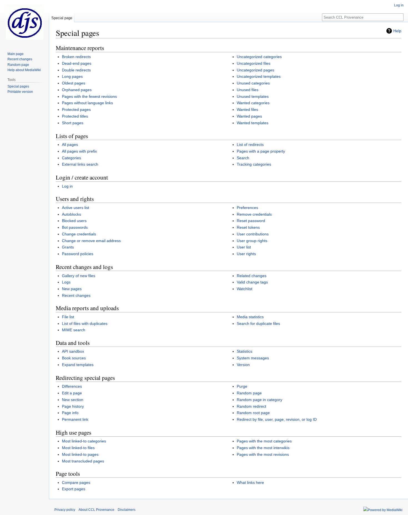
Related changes (251, 275)
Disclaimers (126, 510)
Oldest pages (73, 83)
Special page (61, 18)
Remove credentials (254, 214)
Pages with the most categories (264, 441)
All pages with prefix (79, 151)
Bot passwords (75, 227)
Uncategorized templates (259, 76)
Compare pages (76, 482)
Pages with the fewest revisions (89, 96)
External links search (80, 164)
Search (243, 158)
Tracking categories (254, 164)
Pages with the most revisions (263, 454)
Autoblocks (71, 214)
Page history (73, 406)
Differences (72, 386)
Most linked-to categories (84, 441)
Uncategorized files (253, 63)
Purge (242, 386)
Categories (71, 158)
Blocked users (74, 220)
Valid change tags (252, 282)
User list (244, 247)
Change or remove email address (91, 240)
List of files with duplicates (84, 323)
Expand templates (78, 364)
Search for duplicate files (258, 323)
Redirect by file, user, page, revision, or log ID (277, 419)
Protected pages (76, 109)
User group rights (252, 240)
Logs (66, 282)
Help (397, 31)
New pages (72, 289)
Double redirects (76, 70)
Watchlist (244, 289)
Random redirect (251, 406)
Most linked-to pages (80, 454)
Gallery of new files (78, 275)
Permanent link (75, 419)
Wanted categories (253, 103)
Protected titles (75, 116)
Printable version (20, 92)
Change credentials (79, 234)
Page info (70, 412)
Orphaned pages (77, 90)
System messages (253, 358)
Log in (67, 186)
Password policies (77, 254)
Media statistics (250, 317)
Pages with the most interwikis (263, 448)
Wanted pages (249, 116)
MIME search (73, 330)
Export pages (73, 489)
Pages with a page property (261, 151)
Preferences (247, 207)
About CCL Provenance (96, 510)
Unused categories (253, 83)
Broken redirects (76, 56)
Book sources (74, 358)
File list (68, 317)
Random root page (253, 412)
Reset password (251, 220)
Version (243, 364)
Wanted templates (252, 123)
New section (72, 399)
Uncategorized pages (255, 70)
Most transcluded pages (83, 461)
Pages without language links (87, 103)
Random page (249, 393)
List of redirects (250, 144)
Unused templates (253, 96)
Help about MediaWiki (24, 70)
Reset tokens (248, 227)
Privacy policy (64, 510)
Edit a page (72, 393)
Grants (68, 247)
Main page (15, 54)
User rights (246, 254)
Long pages (72, 76)
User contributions (253, 234)
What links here (250, 482)
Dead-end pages (76, 63)
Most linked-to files (78, 448)
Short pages (72, 123)
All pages (70, 144)
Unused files (247, 90)
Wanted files (247, 109)
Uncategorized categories (259, 56)
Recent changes (76, 295)
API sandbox (73, 351)
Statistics (244, 351)
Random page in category (259, 399)
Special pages (18, 86)
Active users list (75, 207)
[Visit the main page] (24, 22)
